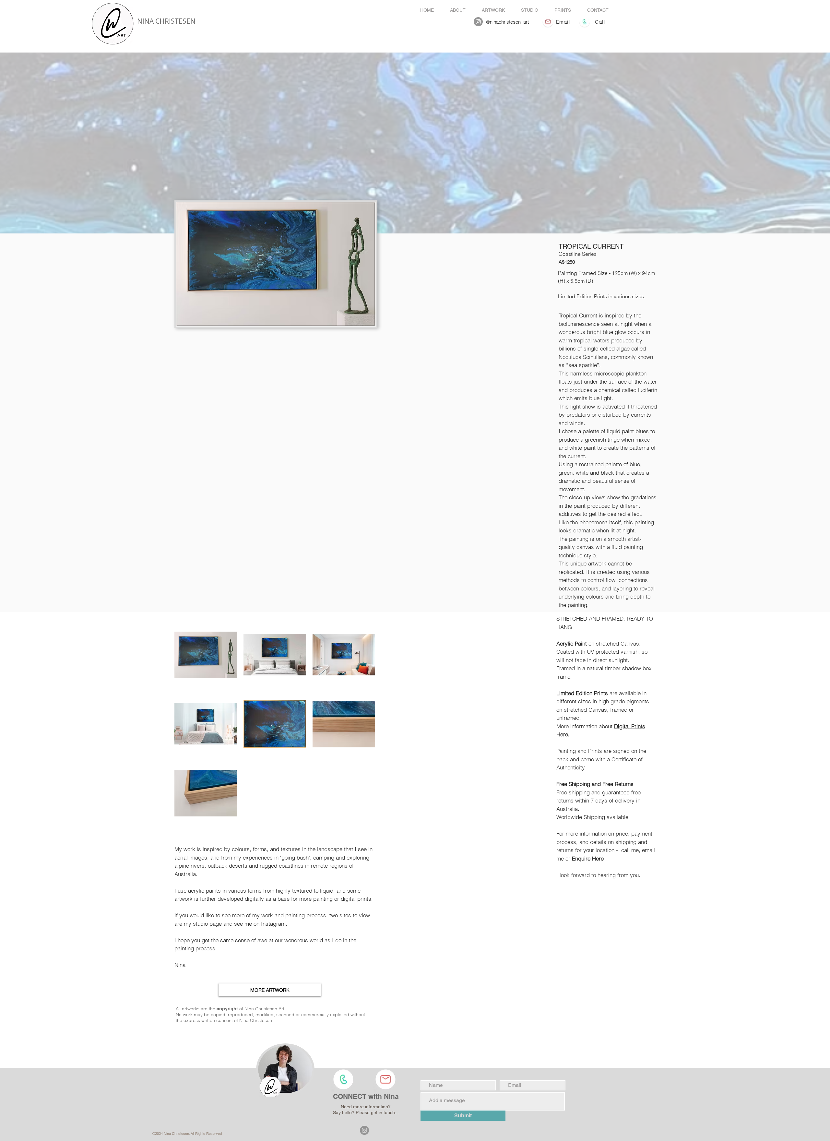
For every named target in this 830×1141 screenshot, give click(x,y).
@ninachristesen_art (507, 22)
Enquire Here (588, 858)
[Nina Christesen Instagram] (478, 21)
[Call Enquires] (584, 21)
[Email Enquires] (547, 21)
